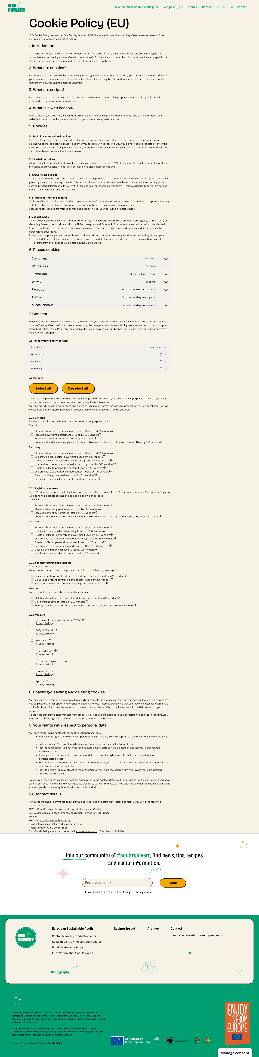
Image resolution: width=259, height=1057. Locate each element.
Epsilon (40, 681)
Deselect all (78, 388)
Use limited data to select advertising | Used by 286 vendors (68, 456)
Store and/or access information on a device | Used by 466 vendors (72, 430)
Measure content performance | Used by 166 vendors (64, 438)
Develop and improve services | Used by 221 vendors (64, 475)
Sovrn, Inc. (41, 640)
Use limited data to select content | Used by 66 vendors (66, 478)
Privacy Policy (44, 623)
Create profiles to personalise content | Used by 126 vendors (68, 467)
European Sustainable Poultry (133, 7)
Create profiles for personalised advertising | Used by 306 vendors (72, 460)
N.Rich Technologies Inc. (49, 660)
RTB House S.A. (44, 650)
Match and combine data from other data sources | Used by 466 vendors (75, 598)
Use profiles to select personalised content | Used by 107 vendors (71, 471)
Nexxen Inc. (42, 671)
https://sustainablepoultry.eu (60, 53)
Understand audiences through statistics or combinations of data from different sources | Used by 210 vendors (97, 442)
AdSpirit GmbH (44, 630)
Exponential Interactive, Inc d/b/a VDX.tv (58, 620)
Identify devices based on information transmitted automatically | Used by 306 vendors (83, 605)
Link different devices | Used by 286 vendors (59, 601)
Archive (193, 7)
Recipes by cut (173, 7)
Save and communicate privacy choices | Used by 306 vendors (70, 583)
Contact (207, 7)
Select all (43, 388)
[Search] (232, 7)
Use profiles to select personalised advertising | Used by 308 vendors (73, 464)
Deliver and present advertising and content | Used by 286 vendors (72, 579)
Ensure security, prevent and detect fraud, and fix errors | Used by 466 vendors (79, 575)
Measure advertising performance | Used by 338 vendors (66, 434)
